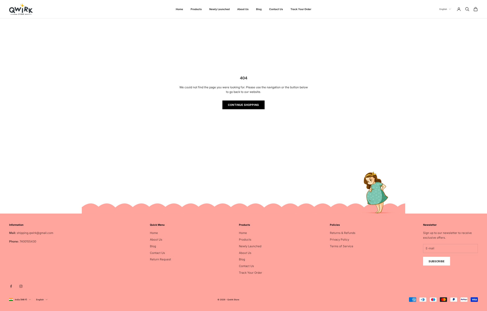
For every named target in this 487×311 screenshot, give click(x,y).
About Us (242, 9)
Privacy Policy (339, 239)
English (443, 9)
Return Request (160, 259)
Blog (259, 9)
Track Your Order (300, 9)
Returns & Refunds (342, 233)
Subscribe (437, 261)
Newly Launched (219, 9)
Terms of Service (341, 246)
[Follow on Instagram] (21, 286)
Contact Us (276, 9)
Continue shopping (243, 104)
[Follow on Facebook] (11, 286)
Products (196, 9)
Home (179, 9)
